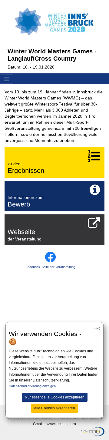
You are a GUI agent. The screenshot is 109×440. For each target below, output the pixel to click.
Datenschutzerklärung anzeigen (32, 386)
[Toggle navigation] (6, 79)
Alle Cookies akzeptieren (54, 408)
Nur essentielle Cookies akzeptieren (54, 397)
